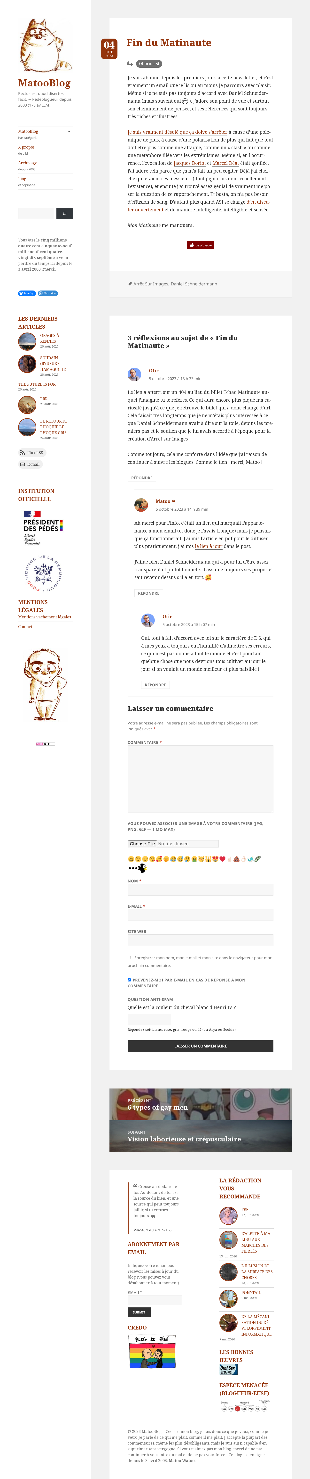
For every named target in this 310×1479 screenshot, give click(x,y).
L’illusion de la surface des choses (257, 1271)
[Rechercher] (64, 213)
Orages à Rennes (49, 338)
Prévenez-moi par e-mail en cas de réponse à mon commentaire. (187, 983)
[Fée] (228, 1216)
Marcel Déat (225, 163)
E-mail (136, 906)
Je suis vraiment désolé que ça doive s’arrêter (177, 132)
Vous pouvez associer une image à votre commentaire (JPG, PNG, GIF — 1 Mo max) (196, 826)
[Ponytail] (228, 1299)
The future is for (36, 384)
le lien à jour (209, 546)
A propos (26, 150)
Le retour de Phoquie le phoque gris (54, 426)
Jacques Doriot (190, 163)
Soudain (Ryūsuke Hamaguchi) (53, 363)
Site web (137, 931)
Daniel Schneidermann (194, 284)
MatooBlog (44, 82)
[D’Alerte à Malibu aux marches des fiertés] (228, 1240)
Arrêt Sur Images (150, 284)
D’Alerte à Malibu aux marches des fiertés (256, 1242)
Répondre (142, 478)
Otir (154, 370)
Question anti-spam (150, 999)
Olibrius (147, 63)
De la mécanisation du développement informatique (256, 1325)
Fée (244, 1209)
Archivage (27, 165)
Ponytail (251, 1292)
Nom (134, 881)
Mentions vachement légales (44, 617)
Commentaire (145, 742)
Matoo (163, 501)
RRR (43, 398)
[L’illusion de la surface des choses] (228, 1272)
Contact (25, 626)
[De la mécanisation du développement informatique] (228, 1323)
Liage (26, 181)
